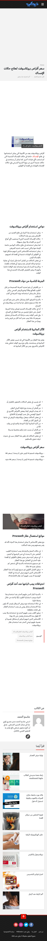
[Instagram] (21, 925)
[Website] (28, 736)
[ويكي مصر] (32, 4)
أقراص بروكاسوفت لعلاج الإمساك (23, 632)
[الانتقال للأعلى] (23, 916)
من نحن (41, 932)
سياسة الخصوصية (9, 932)
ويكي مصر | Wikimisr (23, 932)
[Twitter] (26, 925)
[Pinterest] (16, 925)
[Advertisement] (23, 37)
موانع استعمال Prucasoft (25, 640)
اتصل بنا (34, 932)
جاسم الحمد (37, 77)
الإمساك (36, 156)
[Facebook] (31, 925)
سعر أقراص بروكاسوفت (26, 636)
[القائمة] (42, 4)
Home (42, 65)
